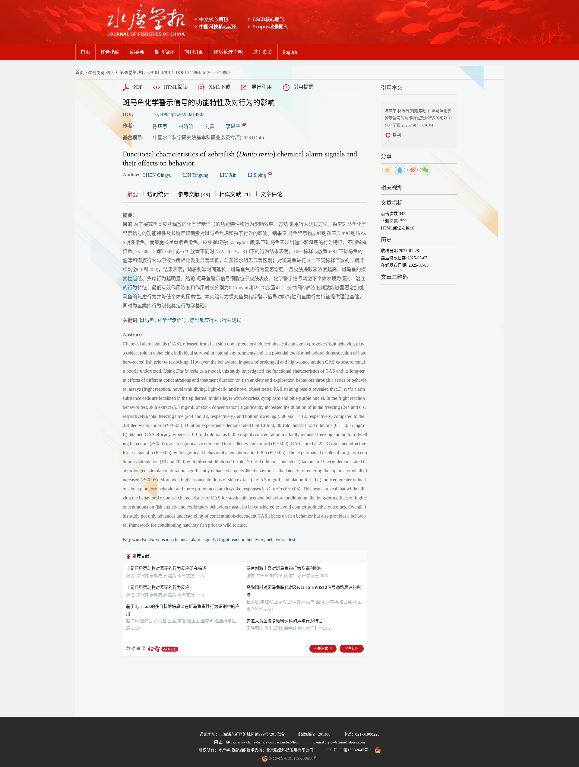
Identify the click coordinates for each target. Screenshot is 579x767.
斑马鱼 (147, 320)
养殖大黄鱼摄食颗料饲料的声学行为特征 (284, 621)
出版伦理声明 (228, 52)
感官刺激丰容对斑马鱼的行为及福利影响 (284, 568)
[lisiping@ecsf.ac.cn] (244, 124)
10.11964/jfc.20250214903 (178, 114)
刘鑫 (209, 126)
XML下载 (219, 87)
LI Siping (257, 175)
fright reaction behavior (241, 539)
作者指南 (110, 52)
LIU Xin (228, 175)
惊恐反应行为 (204, 320)
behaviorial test (281, 539)
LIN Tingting (195, 175)
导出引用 (262, 87)
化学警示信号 (171, 320)
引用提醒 (303, 87)
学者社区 (351, 649)
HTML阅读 (175, 87)
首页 (85, 52)
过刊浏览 (262, 52)
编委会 (137, 52)
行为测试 (231, 320)
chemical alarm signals (194, 539)
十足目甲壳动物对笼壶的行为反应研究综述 (166, 568)
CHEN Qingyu (157, 175)
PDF (137, 87)
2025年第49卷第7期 (125, 72)
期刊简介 (164, 52)
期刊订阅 (194, 52)
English (290, 52)
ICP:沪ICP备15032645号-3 (349, 750)
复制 (396, 135)
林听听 (186, 126)
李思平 (233, 126)
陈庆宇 (160, 126)
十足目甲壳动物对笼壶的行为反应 (157, 587)
